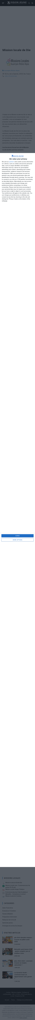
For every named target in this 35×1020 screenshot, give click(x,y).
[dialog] (17, 510)
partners (11, 161)
